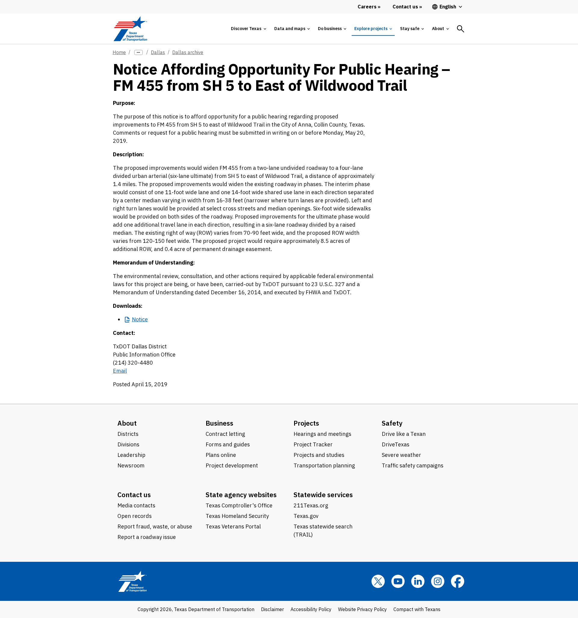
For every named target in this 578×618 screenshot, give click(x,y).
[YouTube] (398, 581)
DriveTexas (395, 444)
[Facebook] (457, 581)
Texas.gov (306, 515)
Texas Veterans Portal (233, 526)
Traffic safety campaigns (412, 465)
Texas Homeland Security (237, 515)
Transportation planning (324, 465)
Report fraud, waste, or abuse (154, 526)
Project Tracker (313, 444)
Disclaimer (272, 609)
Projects (306, 423)
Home (119, 52)
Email (120, 370)
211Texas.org (311, 505)
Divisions (128, 444)
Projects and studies (319, 454)
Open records (134, 515)
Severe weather (401, 454)
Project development (232, 465)
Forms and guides (228, 444)
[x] (378, 581)
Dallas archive (187, 52)
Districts (127, 433)
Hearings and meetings (322, 433)
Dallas (158, 52)
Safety (392, 423)
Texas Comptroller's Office (239, 505)
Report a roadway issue (146, 537)
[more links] (138, 52)
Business (219, 423)
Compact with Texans (416, 609)
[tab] (248, 29)
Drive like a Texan (404, 433)
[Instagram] (437, 581)
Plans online (221, 454)
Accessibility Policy (311, 609)
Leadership (131, 454)
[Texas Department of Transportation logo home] (130, 29)
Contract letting (225, 433)
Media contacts (136, 505)
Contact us (134, 494)
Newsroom (130, 465)
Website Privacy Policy (362, 609)
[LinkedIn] (417, 581)
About (127, 423)
